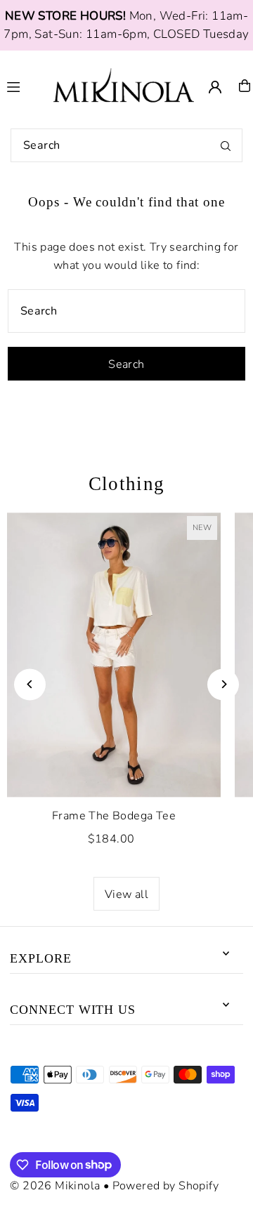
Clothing (127, 483)
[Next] (223, 684)
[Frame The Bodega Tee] (114, 655)
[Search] (225, 145)
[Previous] (30, 684)
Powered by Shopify (165, 1186)
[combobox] (126, 145)
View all (126, 894)
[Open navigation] (24, 85)
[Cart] (244, 85)
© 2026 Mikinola (55, 1186)
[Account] (215, 87)
